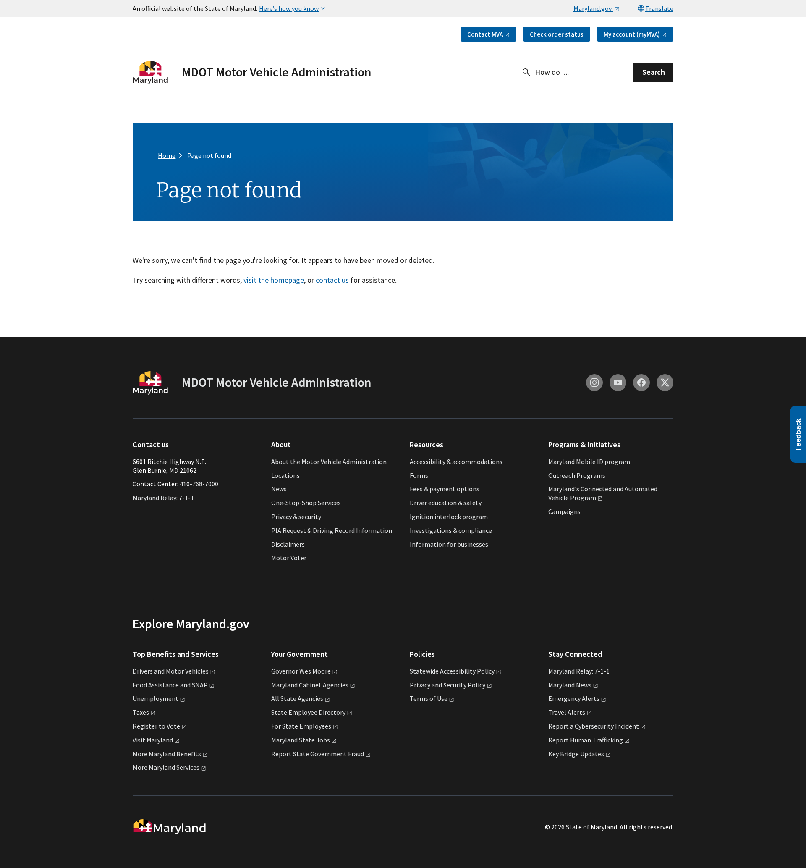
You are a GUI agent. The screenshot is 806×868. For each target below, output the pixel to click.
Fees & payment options (444, 489)
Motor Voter (288, 557)
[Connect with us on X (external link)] (665, 382)
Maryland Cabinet (309, 685)
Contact (485, 34)
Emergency (573, 698)
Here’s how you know (289, 8)
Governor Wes (301, 671)
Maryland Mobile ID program (589, 461)
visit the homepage (273, 280)
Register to (156, 726)
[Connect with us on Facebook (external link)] (641, 382)
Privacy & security (296, 516)
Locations (285, 475)
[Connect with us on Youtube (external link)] (618, 382)
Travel (566, 712)
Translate (659, 8)
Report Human (585, 740)
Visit (153, 740)
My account (632, 34)
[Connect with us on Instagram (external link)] (594, 382)
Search (653, 72)
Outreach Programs (576, 475)
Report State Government (317, 754)
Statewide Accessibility (452, 671)
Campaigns (564, 511)
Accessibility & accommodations (456, 461)
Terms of (428, 698)
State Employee (308, 712)
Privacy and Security (447, 685)
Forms (419, 475)
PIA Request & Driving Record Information (331, 530)
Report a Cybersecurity (593, 726)
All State (297, 698)
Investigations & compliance (451, 530)
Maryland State (300, 740)
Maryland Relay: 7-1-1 (163, 497)
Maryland (569, 685)
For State (301, 726)
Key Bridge (576, 754)
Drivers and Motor (171, 671)
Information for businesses (449, 544)
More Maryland (167, 754)
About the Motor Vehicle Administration (329, 461)
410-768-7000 (199, 484)
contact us (332, 280)
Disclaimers (288, 544)
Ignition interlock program (449, 516)
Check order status (557, 34)
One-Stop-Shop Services (306, 502)
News (279, 489)
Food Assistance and (170, 685)
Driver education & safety (446, 502)
